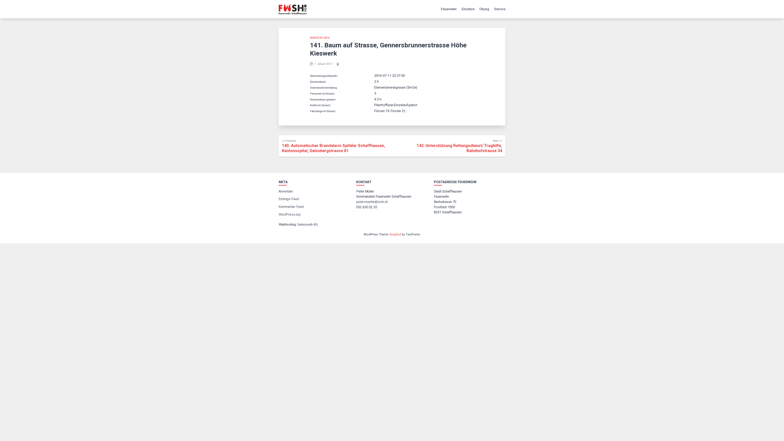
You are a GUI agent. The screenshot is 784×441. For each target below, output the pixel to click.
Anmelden (286, 191)
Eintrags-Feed (289, 199)
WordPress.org (289, 214)
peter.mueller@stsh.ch (372, 202)
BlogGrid (395, 234)
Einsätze (468, 9)
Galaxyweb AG (307, 224)
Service (499, 9)
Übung (484, 9)
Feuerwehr (449, 9)
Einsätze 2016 (320, 37)
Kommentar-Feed (291, 207)
